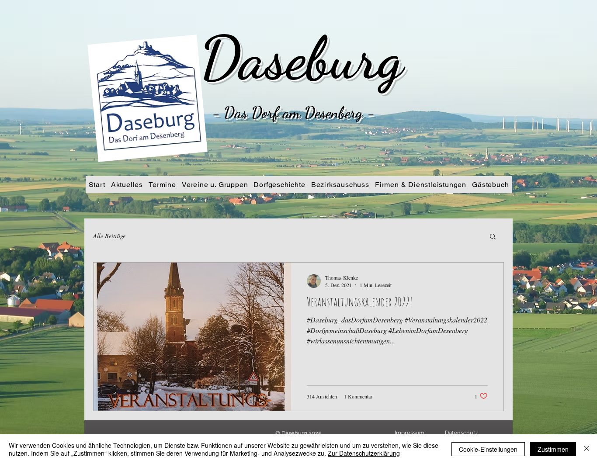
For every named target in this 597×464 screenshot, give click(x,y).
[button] (493, 237)
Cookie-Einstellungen (488, 449)
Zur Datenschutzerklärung (364, 453)
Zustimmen (553, 449)
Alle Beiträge (109, 236)
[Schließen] (586, 449)
